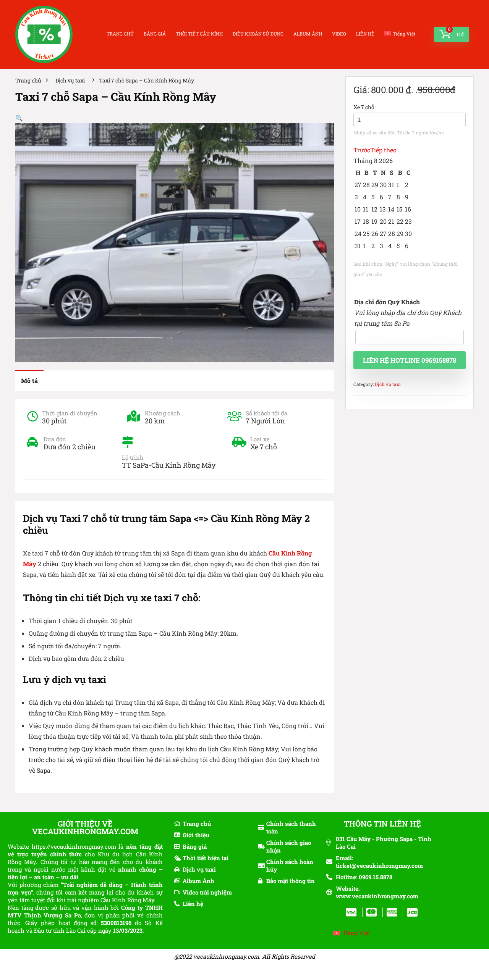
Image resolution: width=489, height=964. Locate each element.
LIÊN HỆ (365, 34)
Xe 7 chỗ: (364, 107)
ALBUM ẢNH (307, 34)
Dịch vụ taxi (70, 80)
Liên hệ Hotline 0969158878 (409, 360)
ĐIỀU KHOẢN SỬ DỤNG (258, 34)
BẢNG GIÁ (155, 34)
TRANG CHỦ (120, 34)
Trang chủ (28, 80)
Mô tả (29, 380)
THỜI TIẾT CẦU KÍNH (199, 34)
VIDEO (339, 34)
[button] (19, 118)
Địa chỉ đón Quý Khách (387, 302)
